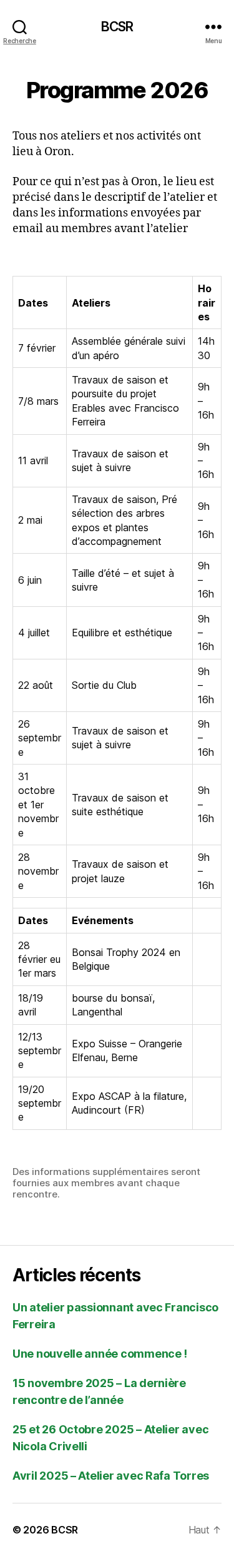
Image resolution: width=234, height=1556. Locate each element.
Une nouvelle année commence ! (99, 1353)
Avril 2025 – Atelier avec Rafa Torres (110, 1475)
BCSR (117, 26)
